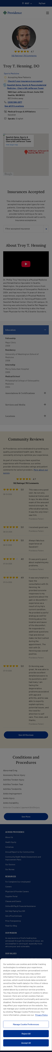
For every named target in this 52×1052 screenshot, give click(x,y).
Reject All (26, 1033)
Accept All (26, 1043)
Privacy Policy (41, 1015)
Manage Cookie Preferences (26, 1024)
